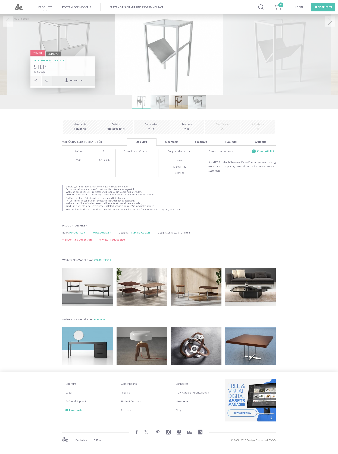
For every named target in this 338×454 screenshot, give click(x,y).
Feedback (75, 410)
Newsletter (183, 401)
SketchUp (201, 141)
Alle (36, 60)
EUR (96, 440)
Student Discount (131, 401)
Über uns (71, 383)
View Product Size (113, 239)
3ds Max (141, 141)
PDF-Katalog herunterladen (192, 392)
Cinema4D (171, 141)
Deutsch (80, 440)
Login (299, 7)
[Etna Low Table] (87, 287)
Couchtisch (57, 60)
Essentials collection (78, 239)
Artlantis (260, 141)
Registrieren (323, 7)
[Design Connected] (19, 7)
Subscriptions (129, 383)
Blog (178, 410)
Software (126, 410)
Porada (99, 319)
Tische (44, 60)
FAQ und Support (75, 401)
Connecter (182, 383)
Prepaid (125, 392)
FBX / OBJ (231, 141)
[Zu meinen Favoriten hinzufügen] (46, 80)
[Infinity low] (196, 346)
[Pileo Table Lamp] (142, 346)
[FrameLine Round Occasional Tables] (196, 287)
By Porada (39, 72)
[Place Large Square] (250, 346)
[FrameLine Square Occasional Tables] (142, 287)
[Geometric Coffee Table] (250, 287)
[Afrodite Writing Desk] (87, 346)
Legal (68, 392)
